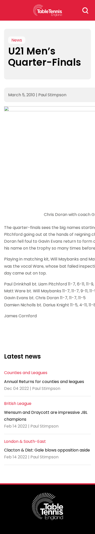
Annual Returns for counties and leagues (44, 382)
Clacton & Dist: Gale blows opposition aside (47, 450)
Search (85, 10)
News (16, 40)
